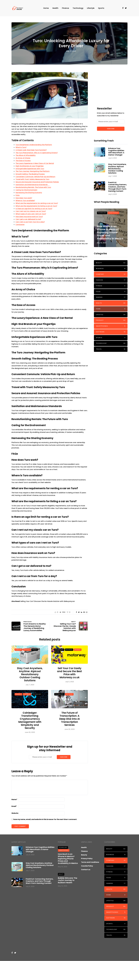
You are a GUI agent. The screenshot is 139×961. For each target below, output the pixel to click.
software (27, 694)
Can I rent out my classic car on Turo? (31, 211)
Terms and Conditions (90, 862)
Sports (101, 8)
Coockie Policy (87, 866)
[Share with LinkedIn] (81, 612)
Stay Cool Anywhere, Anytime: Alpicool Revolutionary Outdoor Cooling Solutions (30, 674)
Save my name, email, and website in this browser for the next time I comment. (45, 819)
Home (46, 8)
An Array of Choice (23, 158)
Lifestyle (90, 8)
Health (55, 8)
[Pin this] (84, 612)
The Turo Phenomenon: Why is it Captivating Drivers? (37, 153)
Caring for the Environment (26, 190)
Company (18, 649)
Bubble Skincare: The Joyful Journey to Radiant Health (67, 880)
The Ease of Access (23, 161)
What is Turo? (21, 147)
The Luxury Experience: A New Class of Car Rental (35, 163)
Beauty (110, 263)
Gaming (110, 297)
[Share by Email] (86, 612)
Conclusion (20, 224)
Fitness (110, 286)
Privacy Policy (86, 858)
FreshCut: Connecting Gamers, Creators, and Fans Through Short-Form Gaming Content (117, 186)
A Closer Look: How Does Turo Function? (31, 150)
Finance (65, 8)
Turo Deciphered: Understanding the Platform (34, 145)
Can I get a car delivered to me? (28, 219)
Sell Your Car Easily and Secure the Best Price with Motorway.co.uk (69, 673)
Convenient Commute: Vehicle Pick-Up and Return (35, 177)
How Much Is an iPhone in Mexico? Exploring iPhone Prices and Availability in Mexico (110, 232)
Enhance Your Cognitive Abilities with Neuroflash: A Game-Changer (116, 151)
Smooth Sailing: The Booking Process (30, 174)
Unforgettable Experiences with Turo (30, 169)
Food (110, 292)
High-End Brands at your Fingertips (30, 166)
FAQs (18, 195)
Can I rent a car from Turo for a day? (30, 222)
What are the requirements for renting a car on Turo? (37, 203)
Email (14, 806)
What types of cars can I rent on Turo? (31, 214)
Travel (65, 35)
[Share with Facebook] (76, 612)
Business (69, 649)
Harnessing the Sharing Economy (29, 192)
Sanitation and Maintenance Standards (33, 185)
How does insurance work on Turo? (29, 217)
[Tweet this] (79, 612)
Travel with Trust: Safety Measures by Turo (32, 179)
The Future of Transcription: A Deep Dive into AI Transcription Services (69, 719)
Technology (78, 8)
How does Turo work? (24, 198)
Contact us (85, 870)
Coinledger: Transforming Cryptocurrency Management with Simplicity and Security (29, 720)
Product (27, 649)
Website (14, 813)
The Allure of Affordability (26, 155)
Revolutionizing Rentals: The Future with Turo (33, 187)
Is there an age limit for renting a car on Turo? (34, 209)
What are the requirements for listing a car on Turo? (36, 206)
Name (14, 799)
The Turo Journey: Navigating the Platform (33, 171)
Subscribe (63, 757)
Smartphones (113, 213)
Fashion (110, 280)
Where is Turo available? (25, 201)
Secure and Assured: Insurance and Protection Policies (37, 182)
